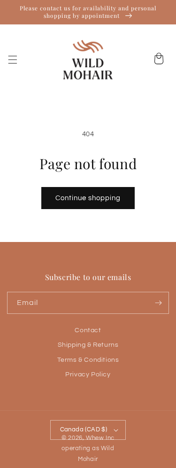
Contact (88, 330)
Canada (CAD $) (83, 429)
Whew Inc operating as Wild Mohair (87, 448)
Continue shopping (88, 198)
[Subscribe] (158, 303)
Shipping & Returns (88, 345)
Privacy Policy (87, 374)
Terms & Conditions (88, 360)
